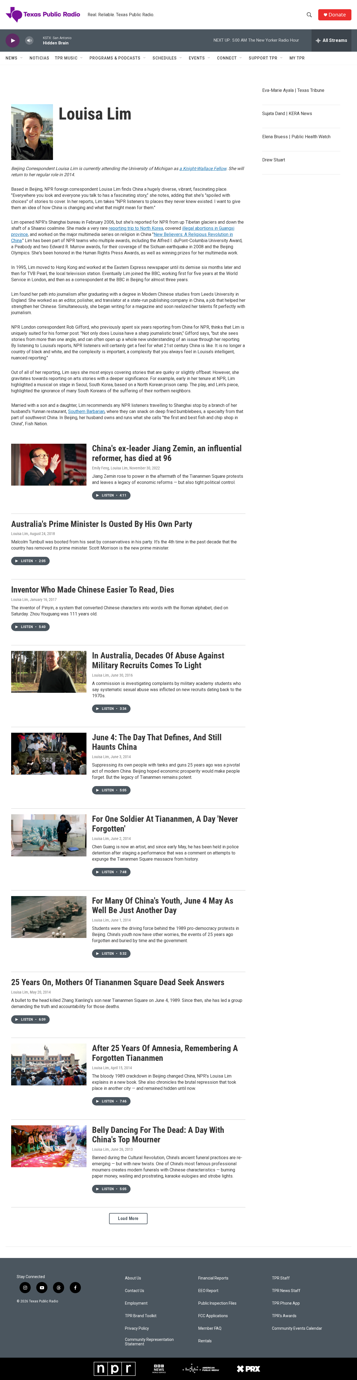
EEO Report (208, 1291)
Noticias (39, 58)
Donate (337, 15)
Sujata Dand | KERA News (287, 113)
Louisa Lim (19, 533)
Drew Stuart (273, 160)
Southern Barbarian (86, 411)
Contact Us (134, 1291)
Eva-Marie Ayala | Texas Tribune (293, 90)
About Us (133, 1278)
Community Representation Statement (149, 1342)
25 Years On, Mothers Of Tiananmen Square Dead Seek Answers (118, 982)
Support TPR (263, 58)
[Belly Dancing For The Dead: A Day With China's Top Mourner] (48, 1146)
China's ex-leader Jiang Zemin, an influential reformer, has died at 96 (167, 453)
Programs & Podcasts (115, 58)
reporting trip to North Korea (136, 228)
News (12, 58)
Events (197, 58)
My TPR (297, 58)
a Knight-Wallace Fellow (202, 168)
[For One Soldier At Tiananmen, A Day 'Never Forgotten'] (48, 835)
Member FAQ (209, 1328)
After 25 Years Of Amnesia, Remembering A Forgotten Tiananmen (165, 1053)
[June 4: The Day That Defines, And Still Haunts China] (48, 754)
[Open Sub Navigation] (22, 58)
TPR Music (66, 58)
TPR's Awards (284, 1316)
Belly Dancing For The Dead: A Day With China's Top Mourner (158, 1135)
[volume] (29, 40)
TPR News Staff (286, 1291)
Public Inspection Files (217, 1303)
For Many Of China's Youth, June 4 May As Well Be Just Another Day (162, 905)
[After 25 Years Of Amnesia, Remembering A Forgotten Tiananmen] (48, 1064)
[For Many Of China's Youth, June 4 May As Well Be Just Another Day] (48, 917)
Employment (136, 1303)
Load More (128, 1218)
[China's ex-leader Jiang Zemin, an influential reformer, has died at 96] (48, 465)
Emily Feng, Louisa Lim (110, 468)
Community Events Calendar (297, 1328)
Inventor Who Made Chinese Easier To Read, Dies (92, 590)
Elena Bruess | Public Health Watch (296, 136)
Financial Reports (213, 1278)
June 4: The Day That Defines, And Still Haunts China (157, 742)
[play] (12, 40)
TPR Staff (281, 1278)
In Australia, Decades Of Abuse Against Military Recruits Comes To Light (158, 660)
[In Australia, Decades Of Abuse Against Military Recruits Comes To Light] (48, 672)
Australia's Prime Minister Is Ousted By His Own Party (101, 524)
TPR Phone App (286, 1303)
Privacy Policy (137, 1328)
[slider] (38, 40)
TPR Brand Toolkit (140, 1316)
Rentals (205, 1341)
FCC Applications (213, 1316)
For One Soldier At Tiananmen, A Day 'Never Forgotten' (165, 824)
